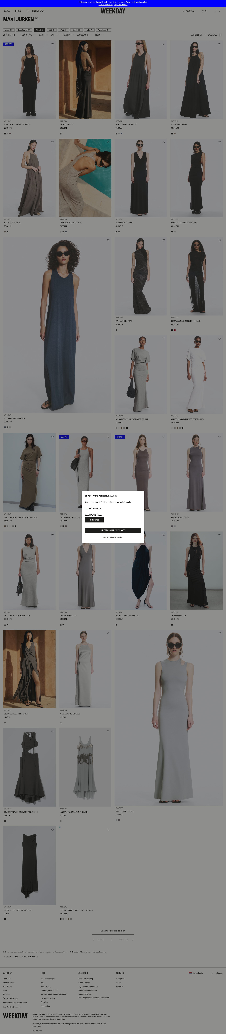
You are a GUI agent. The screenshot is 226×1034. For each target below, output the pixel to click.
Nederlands (94, 520)
